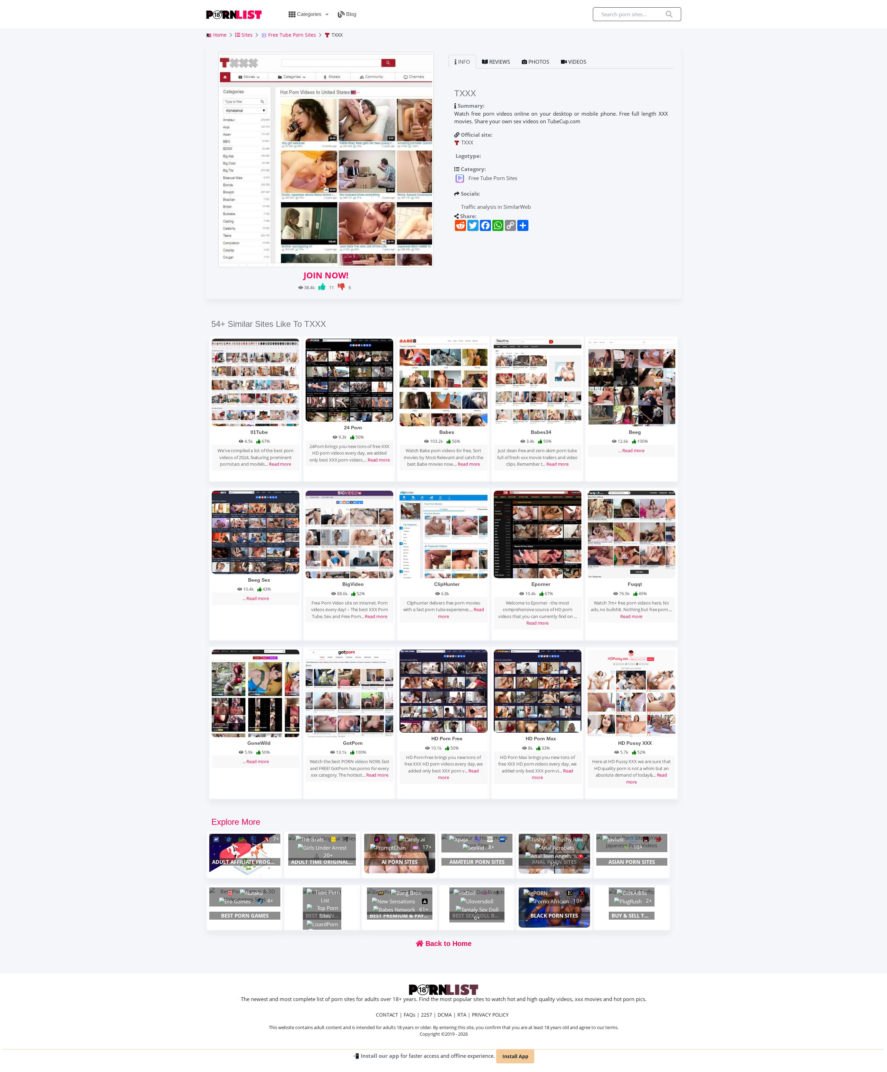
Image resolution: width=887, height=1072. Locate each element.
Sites (246, 35)
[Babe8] (443, 381)
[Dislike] (342, 288)
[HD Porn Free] (443, 690)
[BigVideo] (349, 533)
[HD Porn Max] (537, 690)
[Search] (669, 14)
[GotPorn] (349, 692)
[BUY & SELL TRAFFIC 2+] (632, 891)
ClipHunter (446, 584)
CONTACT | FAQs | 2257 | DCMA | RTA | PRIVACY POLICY (442, 1014)
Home (219, 35)
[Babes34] (537, 381)
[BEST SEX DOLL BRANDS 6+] (476, 891)
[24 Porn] (349, 379)
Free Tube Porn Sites (291, 35)
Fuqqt (635, 584)
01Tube (259, 432)
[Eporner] (537, 533)
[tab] (462, 62)
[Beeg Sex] (255, 531)
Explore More (235, 822)
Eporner (541, 584)
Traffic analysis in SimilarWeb (495, 206)
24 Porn (353, 427)
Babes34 (541, 432)
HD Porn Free (447, 738)
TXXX (467, 142)
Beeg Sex (259, 580)
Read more (280, 464)
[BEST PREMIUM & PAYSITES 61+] (399, 891)
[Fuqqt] (631, 533)
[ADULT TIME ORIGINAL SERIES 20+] (322, 838)
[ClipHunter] (443, 533)
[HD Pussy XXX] (631, 692)
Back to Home (447, 943)
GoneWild (259, 743)
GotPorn (353, 743)
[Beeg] (631, 381)
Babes (446, 432)
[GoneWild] (255, 692)
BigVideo (353, 584)
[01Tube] (255, 381)
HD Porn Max (541, 738)
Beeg (635, 432)
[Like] (322, 288)
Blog (350, 14)
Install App (515, 1056)
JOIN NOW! (326, 275)
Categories (309, 14)
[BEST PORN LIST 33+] (322, 891)
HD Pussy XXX (635, 743)
